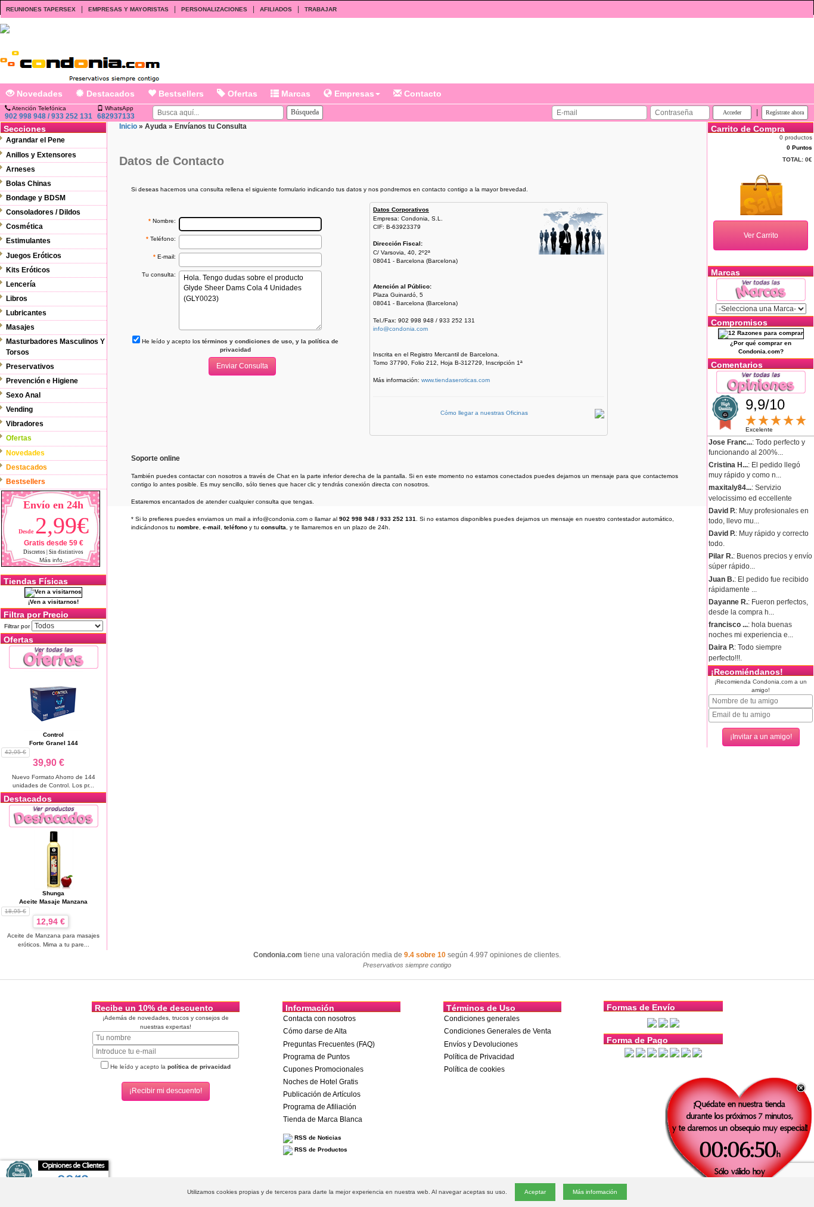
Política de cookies (474, 1069)
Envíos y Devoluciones (481, 1044)
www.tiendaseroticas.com (455, 380)
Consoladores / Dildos (43, 212)
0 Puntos (799, 147)
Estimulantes (28, 241)
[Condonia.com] (80, 61)
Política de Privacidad (479, 1057)
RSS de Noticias (317, 1137)
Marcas (294, 93)
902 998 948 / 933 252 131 (48, 116)
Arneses (20, 169)
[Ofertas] (53, 656)
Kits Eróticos (28, 270)
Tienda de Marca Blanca (322, 1119)
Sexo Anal (23, 395)
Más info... (53, 560)
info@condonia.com (400, 328)
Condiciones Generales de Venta (497, 1031)
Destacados (109, 93)
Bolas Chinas (28, 183)
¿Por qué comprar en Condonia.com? (760, 347)
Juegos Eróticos (33, 256)
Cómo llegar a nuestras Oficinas (484, 412)
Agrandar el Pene (35, 140)
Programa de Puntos (316, 1057)
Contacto (422, 93)
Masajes (20, 327)
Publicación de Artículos (322, 1094)
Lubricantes (26, 313)
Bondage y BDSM (36, 198)
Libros (16, 298)
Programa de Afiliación (319, 1107)
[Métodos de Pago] (663, 1052)
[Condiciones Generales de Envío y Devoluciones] (652, 1022)
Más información (595, 1192)
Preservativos (30, 366)
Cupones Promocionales (323, 1069)
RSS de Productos (320, 1149)
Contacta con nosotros (319, 1018)
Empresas (353, 93)
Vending (19, 409)
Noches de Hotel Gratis (320, 1082)
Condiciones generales (482, 1018)
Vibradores (25, 424)
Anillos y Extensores (41, 155)
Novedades (38, 93)
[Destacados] (53, 815)
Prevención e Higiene (42, 381)
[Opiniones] (761, 381)
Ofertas (241, 93)
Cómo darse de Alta (315, 1031)
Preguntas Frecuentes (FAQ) (329, 1044)
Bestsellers (180, 93)
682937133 (116, 116)
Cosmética (24, 226)
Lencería (21, 284)
